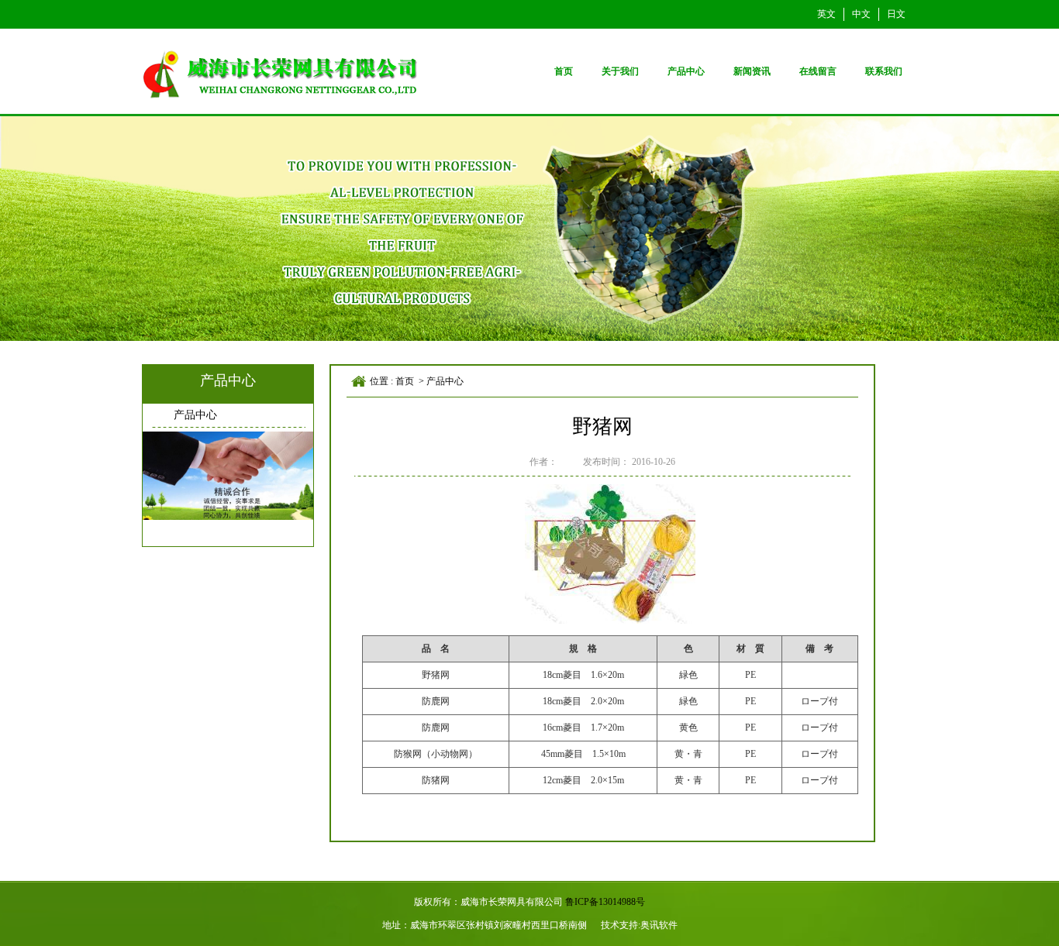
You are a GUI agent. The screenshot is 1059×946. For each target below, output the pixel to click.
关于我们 (620, 71)
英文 (826, 14)
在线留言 (818, 71)
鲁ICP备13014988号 (605, 901)
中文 (861, 14)
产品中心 (686, 71)
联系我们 (883, 71)
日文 (896, 14)
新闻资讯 (752, 71)
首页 (563, 71)
